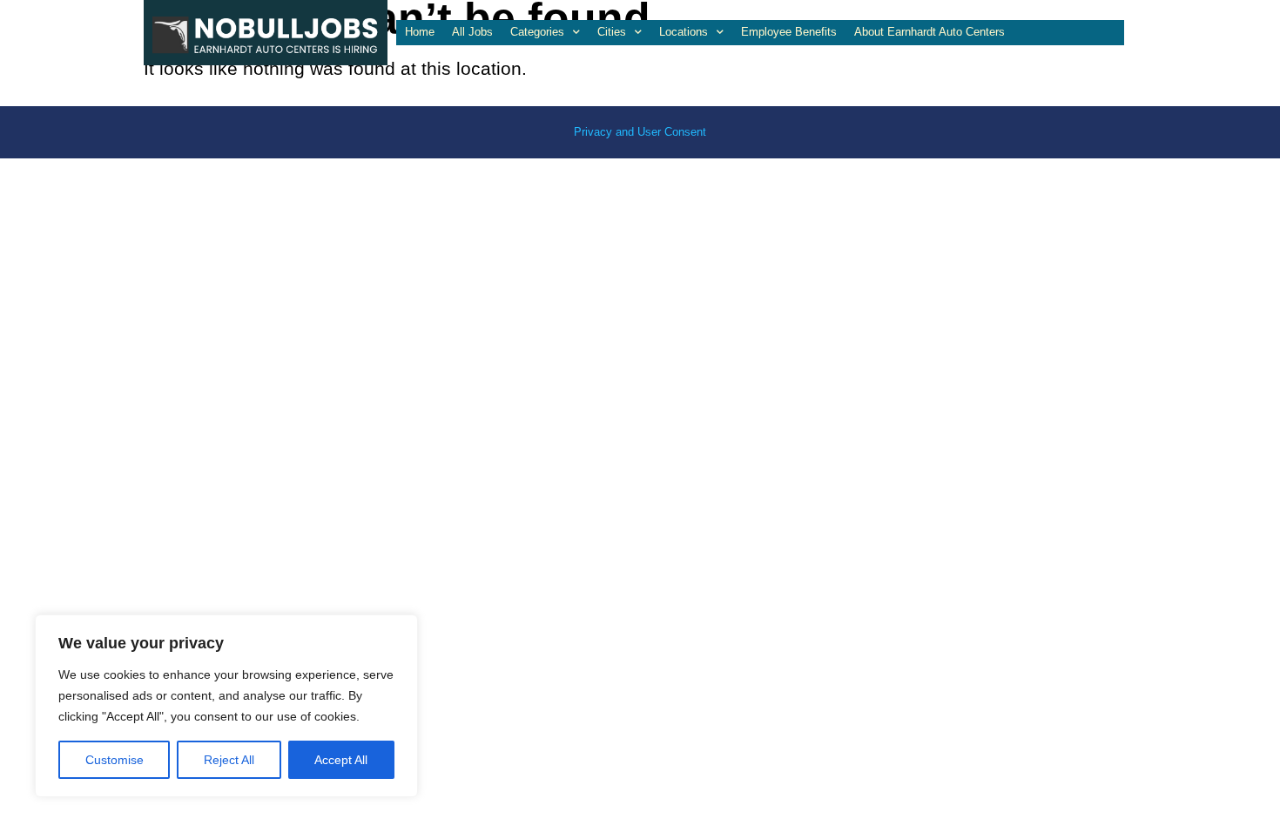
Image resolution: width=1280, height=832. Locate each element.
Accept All (340, 760)
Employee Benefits (789, 32)
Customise (114, 760)
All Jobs (472, 32)
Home (420, 32)
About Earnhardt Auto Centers (929, 32)
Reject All (229, 760)
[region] (226, 705)
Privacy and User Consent (640, 131)
